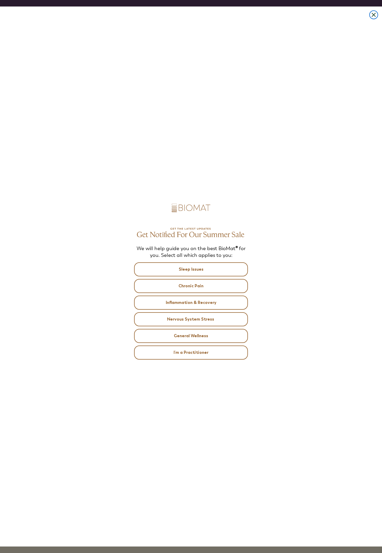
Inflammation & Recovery (191, 302)
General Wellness (191, 336)
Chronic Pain (191, 286)
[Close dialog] (374, 15)
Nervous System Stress (191, 319)
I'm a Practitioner (191, 352)
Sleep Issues (191, 269)
